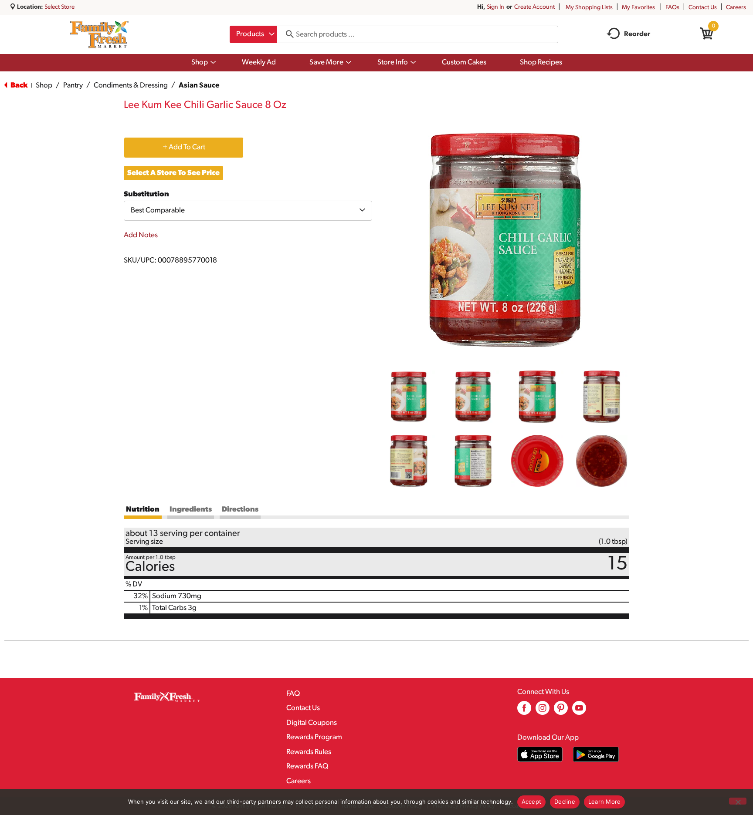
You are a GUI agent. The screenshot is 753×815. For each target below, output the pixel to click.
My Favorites (638, 7)
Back (18, 85)
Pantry (73, 85)
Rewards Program (314, 737)
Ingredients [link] (191, 509)
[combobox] (253, 34)
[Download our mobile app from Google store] (596, 754)
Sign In (495, 7)
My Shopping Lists (589, 7)
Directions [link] (240, 509)
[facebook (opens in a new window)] (524, 711)
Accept (532, 801)
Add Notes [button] (141, 235)
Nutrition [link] (142, 509)
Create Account (534, 7)
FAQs (672, 7)
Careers (736, 7)
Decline (564, 801)
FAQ (293, 693)
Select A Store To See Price (173, 173)
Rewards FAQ (307, 766)
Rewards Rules (308, 752)
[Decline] (737, 801)
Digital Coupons (311, 723)
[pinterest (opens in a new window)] (561, 711)
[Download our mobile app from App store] (540, 754)
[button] (409, 396)
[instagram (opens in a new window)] (542, 711)
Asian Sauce (199, 85)
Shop (44, 85)
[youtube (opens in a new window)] (579, 711)
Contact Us (703, 7)
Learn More (604, 801)
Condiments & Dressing (131, 85)
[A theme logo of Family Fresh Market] (99, 34)
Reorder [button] (637, 34)
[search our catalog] (286, 34)
